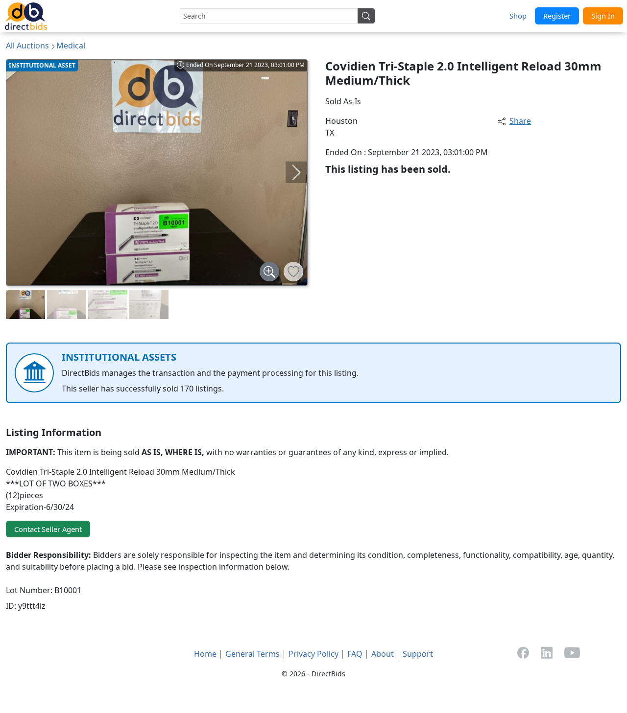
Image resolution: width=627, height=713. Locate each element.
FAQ (354, 653)
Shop (518, 16)
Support (418, 653)
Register (557, 16)
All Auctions (27, 45)
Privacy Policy (313, 653)
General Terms (252, 653)
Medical (70, 45)
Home (205, 653)
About (382, 653)
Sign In (603, 16)
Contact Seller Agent (48, 529)
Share (520, 120)
